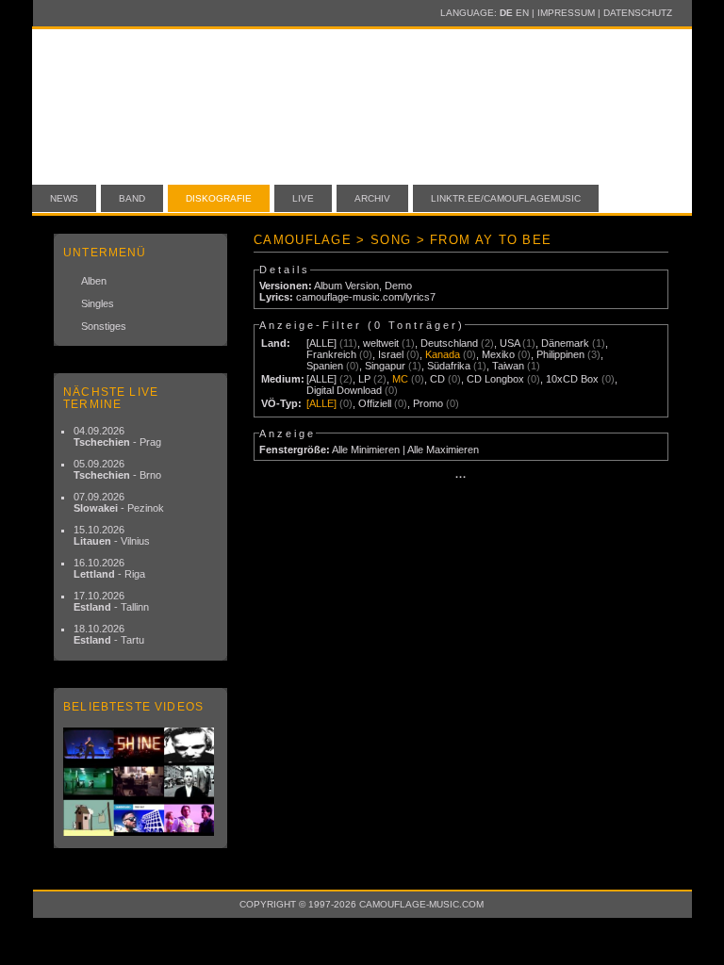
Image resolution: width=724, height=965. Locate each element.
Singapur (385, 365)
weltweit (381, 343)
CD (437, 378)
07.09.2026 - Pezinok (119, 502)
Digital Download (344, 390)
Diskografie (219, 198)
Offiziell (374, 403)
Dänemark (565, 343)
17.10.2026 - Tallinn (111, 601)
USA (509, 343)
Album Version (346, 285)
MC (400, 378)
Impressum (566, 13)
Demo (398, 285)
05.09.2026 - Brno (117, 469)
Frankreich (331, 354)
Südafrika (448, 365)
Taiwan (508, 365)
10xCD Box (572, 378)
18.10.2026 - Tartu (109, 634)
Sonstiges (103, 326)
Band (132, 198)
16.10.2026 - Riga (109, 568)
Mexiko (498, 354)
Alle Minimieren (366, 449)
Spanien (324, 365)
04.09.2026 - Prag (117, 436)
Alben (94, 280)
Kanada (442, 354)
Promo (428, 403)
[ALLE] (321, 343)
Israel (390, 354)
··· (461, 476)
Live (303, 198)
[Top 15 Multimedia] (140, 782)
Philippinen (560, 354)
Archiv (372, 198)
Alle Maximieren (443, 449)
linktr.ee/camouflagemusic (506, 198)
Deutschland (449, 343)
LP (364, 378)
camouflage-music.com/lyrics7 (366, 297)
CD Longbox (495, 378)
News (64, 198)
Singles (97, 303)
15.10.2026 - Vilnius (112, 535)
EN (522, 13)
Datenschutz (637, 13)
